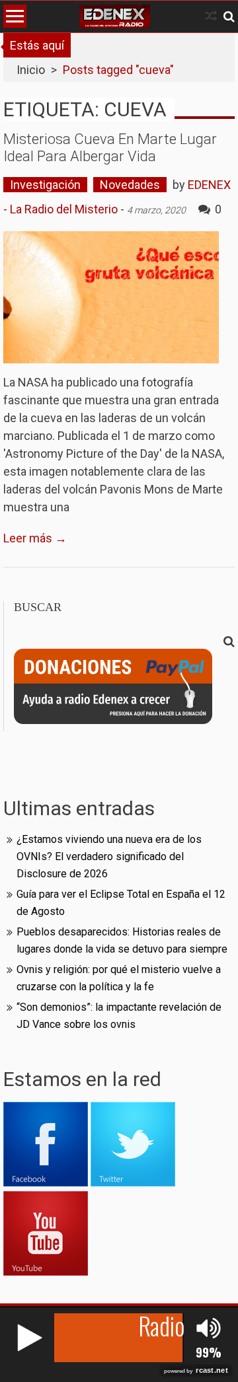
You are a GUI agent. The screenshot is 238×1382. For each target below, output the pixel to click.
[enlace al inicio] (115, 16)
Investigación (45, 185)
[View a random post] (211, 16)
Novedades (130, 185)
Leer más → (35, 538)
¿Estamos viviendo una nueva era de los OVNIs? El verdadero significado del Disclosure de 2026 (109, 856)
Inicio (31, 70)
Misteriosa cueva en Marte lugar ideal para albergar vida (110, 147)
